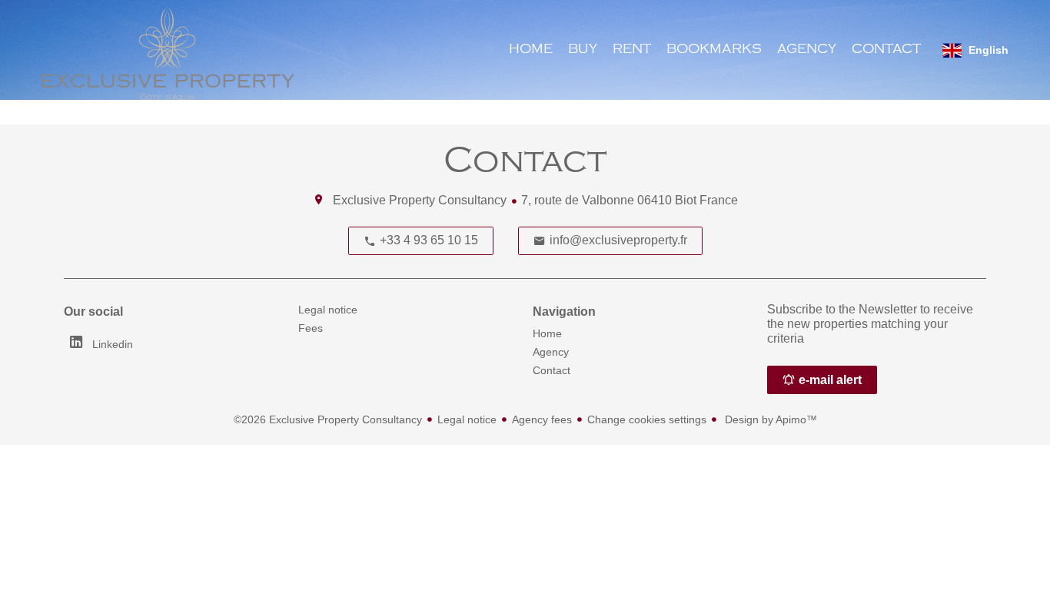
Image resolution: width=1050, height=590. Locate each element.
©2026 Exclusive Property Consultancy (328, 419)
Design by (769, 419)
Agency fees (542, 419)
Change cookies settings (646, 419)
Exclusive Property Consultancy (420, 200)
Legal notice (467, 419)
